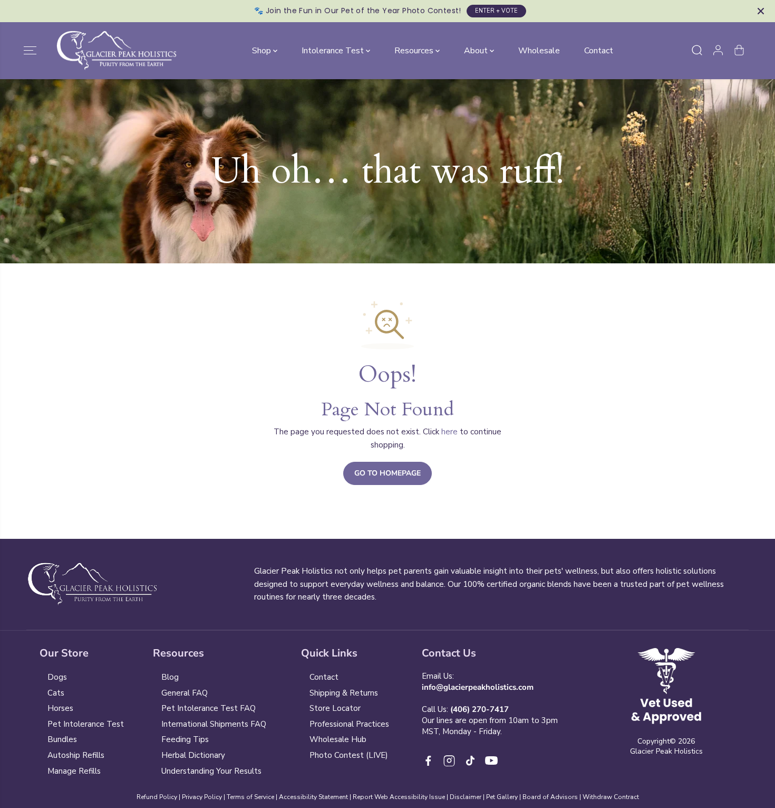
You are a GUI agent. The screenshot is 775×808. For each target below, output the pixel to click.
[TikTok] (470, 760)
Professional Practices (349, 724)
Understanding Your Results (211, 771)
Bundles (62, 739)
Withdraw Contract (611, 797)
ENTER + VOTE (496, 11)
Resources (414, 50)
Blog (170, 677)
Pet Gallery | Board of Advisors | (533, 797)
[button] (30, 50)
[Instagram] (449, 760)
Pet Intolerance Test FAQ (208, 708)
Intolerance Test (334, 50)
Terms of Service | (253, 797)
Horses (60, 708)
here (449, 431)
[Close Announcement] (761, 11)
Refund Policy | (158, 797)
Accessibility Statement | (316, 797)
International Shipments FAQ (213, 724)
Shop (262, 50)
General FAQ (184, 693)
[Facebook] (428, 760)
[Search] (696, 50)
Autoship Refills (75, 755)
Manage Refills (74, 771)
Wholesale (539, 50)
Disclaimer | (468, 797)
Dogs (57, 677)
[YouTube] (491, 760)
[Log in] (718, 50)
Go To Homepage (387, 473)
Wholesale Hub (337, 739)
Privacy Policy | (203, 797)
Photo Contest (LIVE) (348, 755)
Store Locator (335, 708)
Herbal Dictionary (193, 755)
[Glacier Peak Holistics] (116, 50)
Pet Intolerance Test (85, 724)
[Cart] (739, 50)
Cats (55, 693)
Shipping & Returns (343, 693)
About (477, 50)
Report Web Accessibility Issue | (400, 797)
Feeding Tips (185, 739)
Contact (598, 50)
